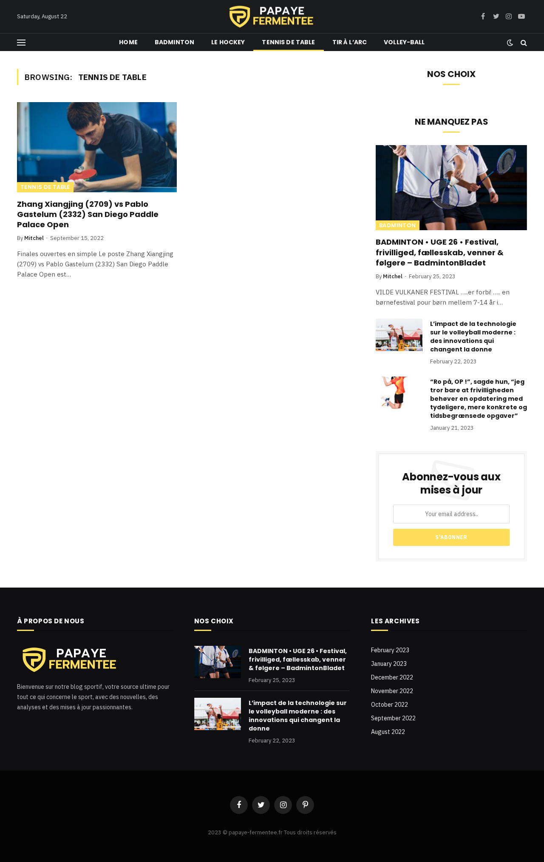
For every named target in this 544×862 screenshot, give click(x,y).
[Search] (523, 42)
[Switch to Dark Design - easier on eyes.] (510, 42)
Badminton (174, 42)
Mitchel (34, 238)
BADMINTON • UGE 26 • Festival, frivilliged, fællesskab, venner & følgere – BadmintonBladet (440, 252)
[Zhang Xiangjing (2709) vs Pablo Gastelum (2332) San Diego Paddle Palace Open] (97, 147)
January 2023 (389, 664)
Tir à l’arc (349, 42)
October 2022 (389, 704)
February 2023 (390, 650)
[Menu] (21, 42)
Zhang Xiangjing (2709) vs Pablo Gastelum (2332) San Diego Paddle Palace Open (88, 214)
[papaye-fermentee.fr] (272, 16)
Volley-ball (404, 42)
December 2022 (392, 677)
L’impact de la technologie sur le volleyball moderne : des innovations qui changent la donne (473, 337)
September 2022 (393, 718)
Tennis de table (288, 42)
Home (128, 42)
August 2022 (388, 732)
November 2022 (392, 691)
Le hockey (228, 42)
